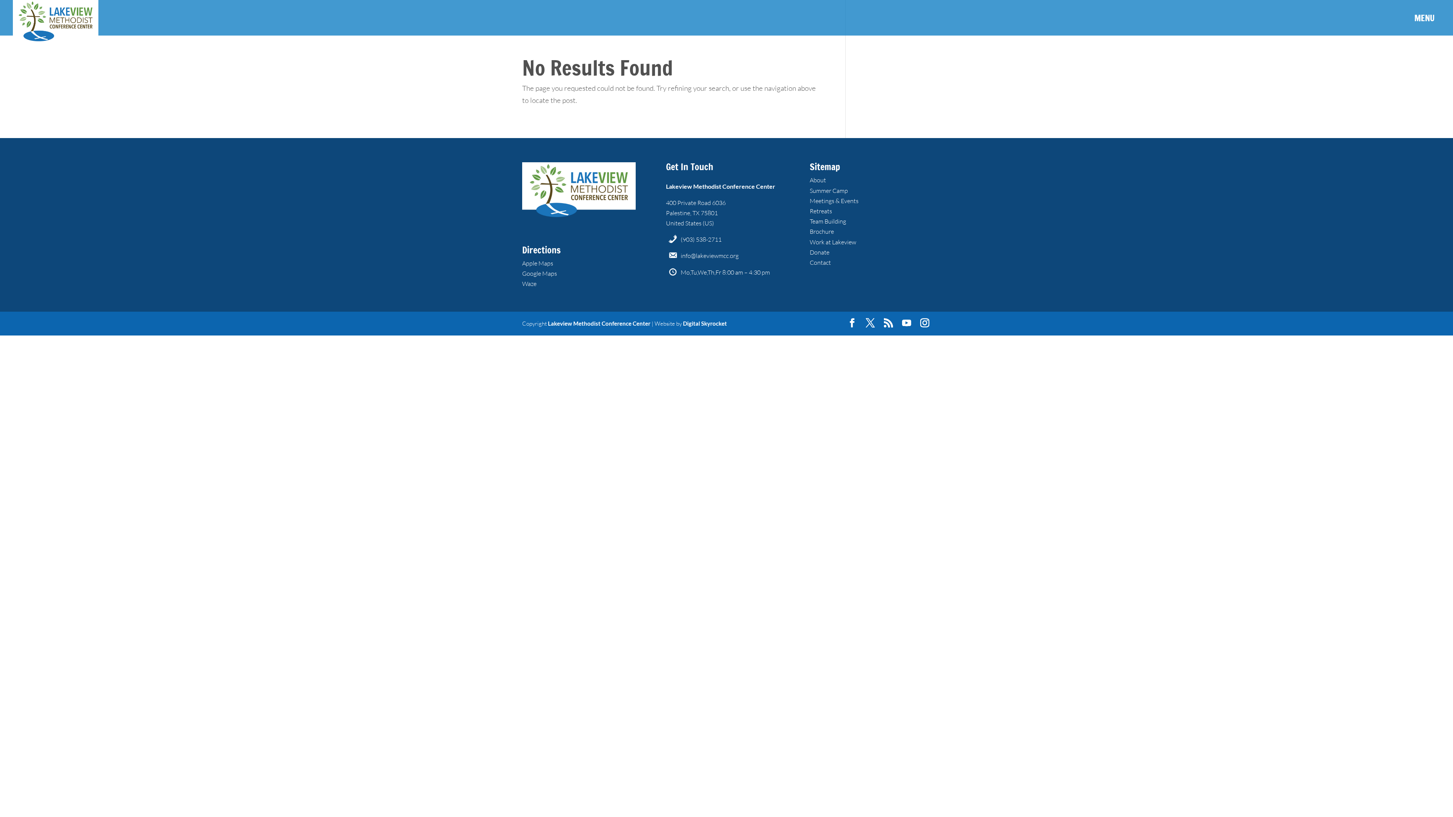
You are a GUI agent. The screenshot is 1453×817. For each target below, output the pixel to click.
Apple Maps (537, 263)
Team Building (828, 221)
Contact (820, 262)
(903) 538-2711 (701, 239)
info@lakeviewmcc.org (710, 255)
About (818, 180)
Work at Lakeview (833, 242)
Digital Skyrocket (705, 323)
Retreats (821, 211)
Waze (529, 283)
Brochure (822, 231)
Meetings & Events (834, 201)
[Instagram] (924, 323)
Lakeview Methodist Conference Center (599, 323)
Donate (819, 252)
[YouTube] (906, 323)
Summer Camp (829, 190)
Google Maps (539, 273)
